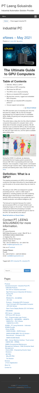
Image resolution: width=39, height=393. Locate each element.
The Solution (10, 358)
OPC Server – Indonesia (12, 313)
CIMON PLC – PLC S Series (14, 321)
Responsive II (12, 387)
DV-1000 (9, 296)
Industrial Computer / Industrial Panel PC (17, 286)
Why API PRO (10, 356)
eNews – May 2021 (17, 37)
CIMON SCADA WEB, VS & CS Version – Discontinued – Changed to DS (18, 334)
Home (6, 21)
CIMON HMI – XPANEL (13, 342)
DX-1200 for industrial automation (16, 289)
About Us (7, 365)
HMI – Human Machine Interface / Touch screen (19, 340)
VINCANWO (9, 311)
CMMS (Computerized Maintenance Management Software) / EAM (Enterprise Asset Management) (19, 346)
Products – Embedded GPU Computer (17, 302)
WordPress (27, 387)
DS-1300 (9, 300)
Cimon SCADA (10, 329)
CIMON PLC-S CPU (12, 323)
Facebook (12, 247)
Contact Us (8, 367)
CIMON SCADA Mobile (13, 338)
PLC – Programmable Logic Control (15, 317)
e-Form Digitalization (11, 363)
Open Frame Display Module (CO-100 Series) (20, 308)
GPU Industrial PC (16, 261)
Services (7, 361)
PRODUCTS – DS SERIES (14, 298)
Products (7, 284)
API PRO (8, 354)
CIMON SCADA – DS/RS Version (16, 331)
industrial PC (26, 261)
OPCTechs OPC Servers (13, 315)
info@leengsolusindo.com (14, 244)
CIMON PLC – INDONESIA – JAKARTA (17, 319)
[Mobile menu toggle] (35, 16)
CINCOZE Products (11, 288)
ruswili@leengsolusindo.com (15, 256)
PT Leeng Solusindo (16, 5)
